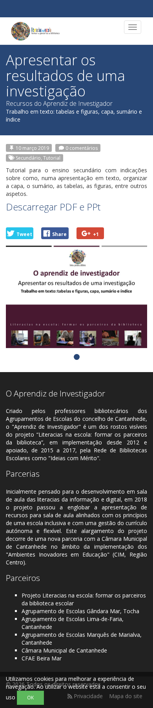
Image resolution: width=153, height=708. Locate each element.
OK (30, 697)
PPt (93, 206)
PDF (68, 206)
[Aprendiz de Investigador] (35, 31)
